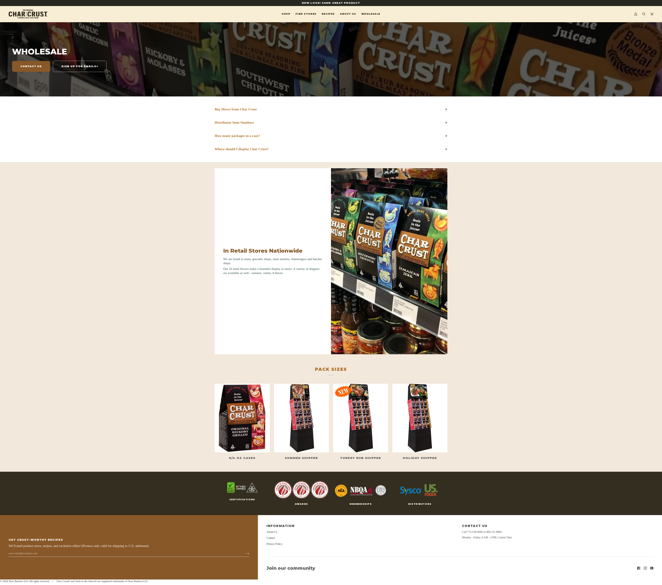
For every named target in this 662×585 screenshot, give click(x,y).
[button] (286, 14)
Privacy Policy (274, 543)
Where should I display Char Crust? (242, 149)
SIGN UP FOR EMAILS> (79, 66)
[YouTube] (651, 568)
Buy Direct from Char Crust (236, 109)
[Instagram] (645, 568)
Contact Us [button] (475, 526)
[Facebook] (638, 568)
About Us (272, 531)
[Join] (244, 553)
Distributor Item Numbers (234, 122)
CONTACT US (31, 66)
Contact (271, 537)
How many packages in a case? (237, 136)
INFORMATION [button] (281, 526)
